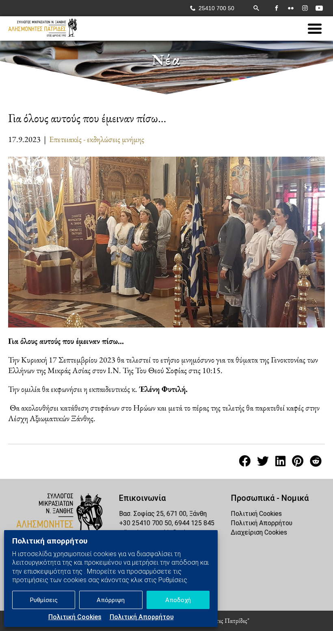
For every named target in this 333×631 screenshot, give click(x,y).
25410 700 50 (216, 8)
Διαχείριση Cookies (259, 532)
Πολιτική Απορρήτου (142, 617)
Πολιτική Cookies (75, 617)
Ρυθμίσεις (44, 600)
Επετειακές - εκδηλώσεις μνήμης (96, 139)
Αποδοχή (178, 600)
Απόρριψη (111, 600)
